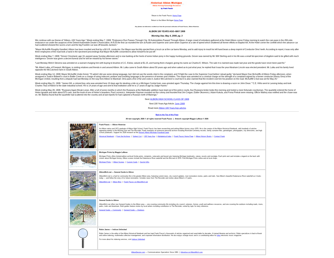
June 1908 (180, 104)
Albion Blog (117, 182)
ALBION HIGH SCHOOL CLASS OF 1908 (169, 99)
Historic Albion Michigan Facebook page (154, 132)
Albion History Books (204, 136)
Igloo (218, 235)
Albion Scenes (118, 162)
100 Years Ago (149, 136)
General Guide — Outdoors (134, 210)
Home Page (176, 16)
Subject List (137, 136)
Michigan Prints (105, 162)
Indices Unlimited (138, 239)
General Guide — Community (110, 210)
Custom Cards (132, 162)
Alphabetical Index (164, 136)
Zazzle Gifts (144, 162)
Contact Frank (219, 136)
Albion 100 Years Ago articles (172, 108)
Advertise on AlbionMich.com (192, 252)
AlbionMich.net (104, 182)
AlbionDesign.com (138, 252)
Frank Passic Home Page (183, 136)
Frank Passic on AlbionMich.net (136, 182)
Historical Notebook (106, 136)
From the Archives (123, 136)
